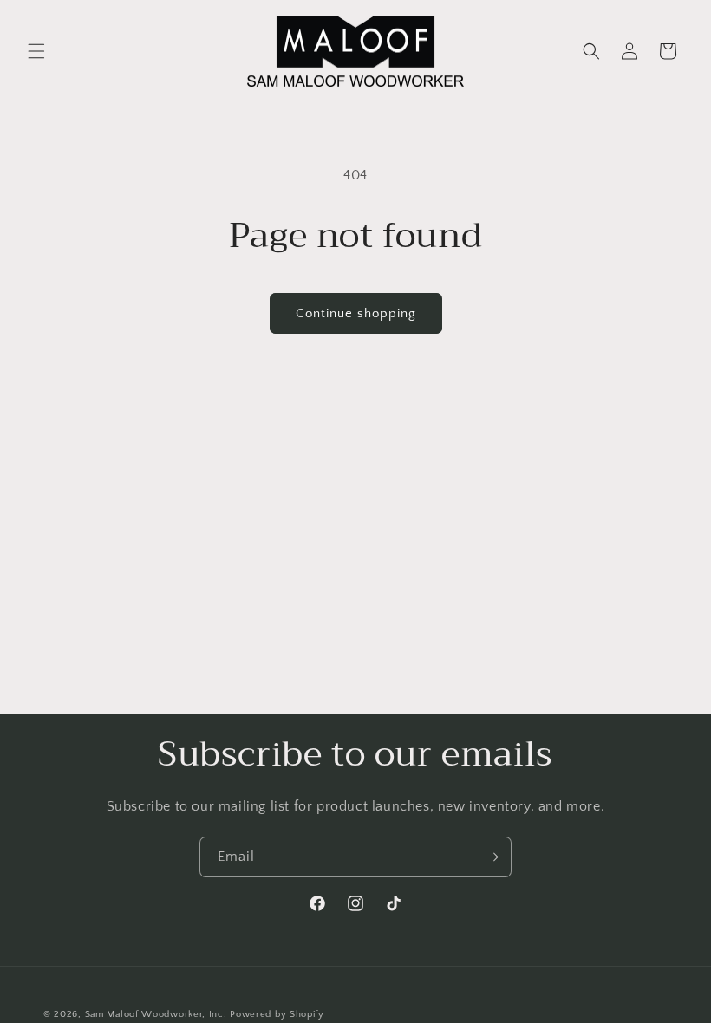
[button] (36, 51)
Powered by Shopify (277, 1014)
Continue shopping (356, 313)
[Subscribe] (492, 857)
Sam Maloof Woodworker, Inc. (156, 1014)
